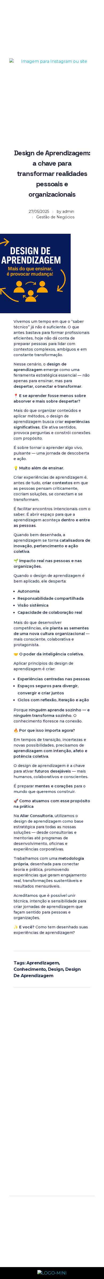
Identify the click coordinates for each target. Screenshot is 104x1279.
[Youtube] (55, 1116)
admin (68, 211)
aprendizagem (42, 962)
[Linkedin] (70, 1116)
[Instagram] (26, 1116)
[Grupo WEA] (36, 20)
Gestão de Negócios (55, 217)
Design (55, 969)
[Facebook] (40, 1116)
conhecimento (30, 969)
